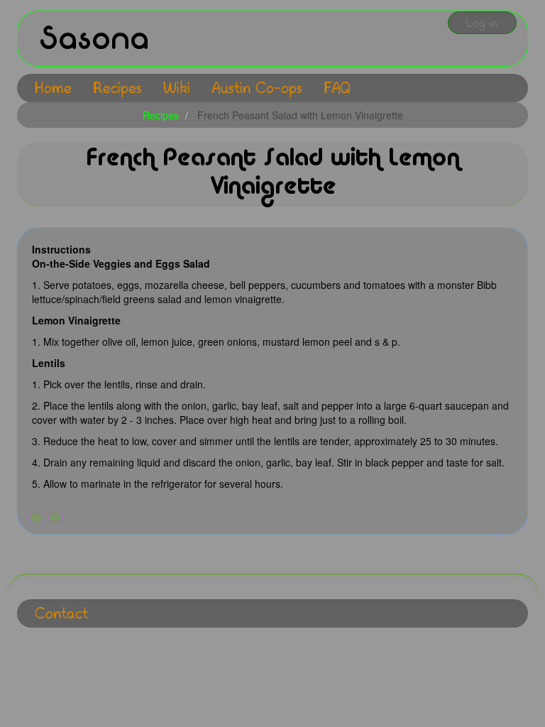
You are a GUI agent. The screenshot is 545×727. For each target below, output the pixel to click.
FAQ (337, 88)
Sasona (94, 38)
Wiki (176, 88)
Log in (482, 23)
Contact (61, 613)
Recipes (117, 88)
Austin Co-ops (256, 88)
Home (53, 88)
